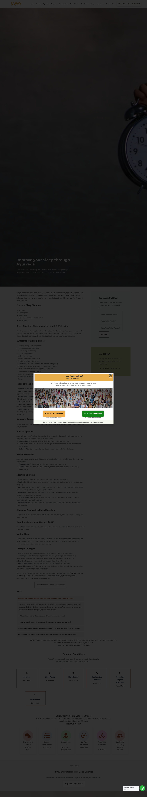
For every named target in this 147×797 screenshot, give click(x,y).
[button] (110, 376)
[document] (73, 398)
